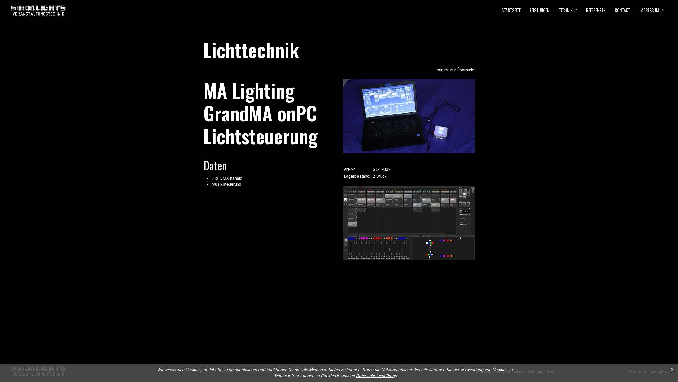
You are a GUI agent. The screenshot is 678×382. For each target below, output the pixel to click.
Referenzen (596, 10)
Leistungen (540, 10)
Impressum (649, 10)
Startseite (511, 10)
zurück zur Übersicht (456, 69)
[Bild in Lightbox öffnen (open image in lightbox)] (409, 116)
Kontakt (622, 10)
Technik (566, 10)
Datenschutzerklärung (376, 375)
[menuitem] (511, 10)
